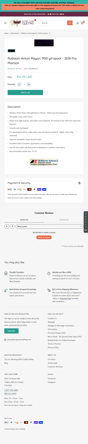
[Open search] (6, 226)
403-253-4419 (10, 393)
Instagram (51, 382)
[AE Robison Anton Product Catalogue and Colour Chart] (44, 162)
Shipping (51, 322)
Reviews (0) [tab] (24, 220)
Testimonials (52, 363)
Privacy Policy (53, 347)
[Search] (70, 22)
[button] (86, 222)
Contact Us (52, 318)
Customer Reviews (55, 367)
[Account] (78, 23)
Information (52, 329)
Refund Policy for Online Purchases (61, 340)
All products (15, 33)
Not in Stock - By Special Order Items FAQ (65, 336)
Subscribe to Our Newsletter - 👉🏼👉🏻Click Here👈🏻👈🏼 (44, 14)
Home (6, 33)
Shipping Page (65, 298)
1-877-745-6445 (11, 390)
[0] (82, 23)
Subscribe (11, 331)
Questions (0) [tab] (63, 220)
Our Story (52, 359)
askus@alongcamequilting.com (19, 339)
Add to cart (25, 92)
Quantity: (11, 84)
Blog (6, 363)
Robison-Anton (14, 69)
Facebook (52, 378)
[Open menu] (5, 23)
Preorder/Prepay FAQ (56, 333)
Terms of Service (54, 344)
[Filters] (12, 226)
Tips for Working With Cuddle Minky (19, 359)
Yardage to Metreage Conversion (61, 325)
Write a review (44, 237)
